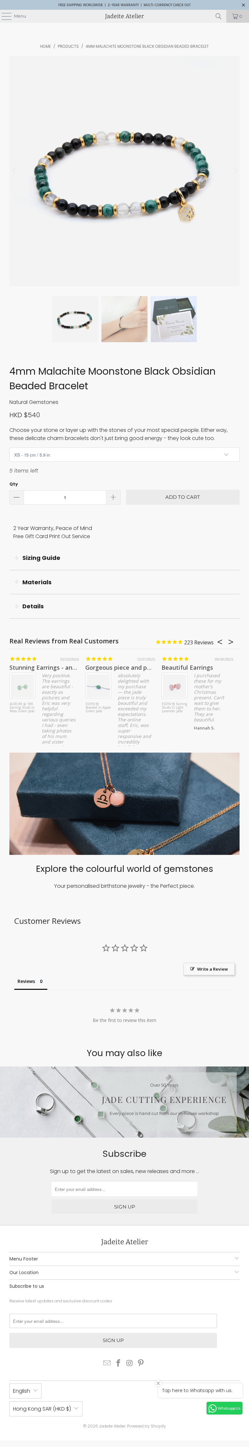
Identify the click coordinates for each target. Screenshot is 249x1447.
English (21, 1391)
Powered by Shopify (146, 1426)
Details (33, 606)
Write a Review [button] (212, 969)
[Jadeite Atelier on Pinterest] (141, 1364)
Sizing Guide (41, 558)
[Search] (218, 16)
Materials (37, 582)
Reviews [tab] (26, 981)
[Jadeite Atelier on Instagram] (130, 1364)
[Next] (235, 171)
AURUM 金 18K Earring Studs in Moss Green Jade (22, 707)
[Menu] (3, 16)
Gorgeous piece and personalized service (143, 667)
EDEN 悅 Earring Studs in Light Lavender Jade (174, 707)
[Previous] (14, 171)
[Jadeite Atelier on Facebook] (119, 1364)
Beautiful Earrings (187, 667)
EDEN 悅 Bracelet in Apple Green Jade (98, 707)
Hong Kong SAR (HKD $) (42, 1409)
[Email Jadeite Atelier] (107, 1364)
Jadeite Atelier (124, 16)
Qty (13, 484)
